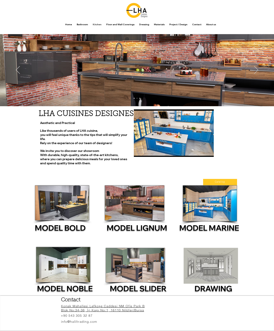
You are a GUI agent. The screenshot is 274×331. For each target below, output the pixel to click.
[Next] (256, 70)
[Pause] (138, 152)
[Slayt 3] (139, 98)
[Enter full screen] (209, 152)
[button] (120, 24)
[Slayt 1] (134, 98)
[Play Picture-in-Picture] (204, 152)
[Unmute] (143, 152)
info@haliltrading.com (79, 322)
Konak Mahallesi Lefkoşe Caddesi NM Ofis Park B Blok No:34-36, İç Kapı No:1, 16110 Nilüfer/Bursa (103, 308)
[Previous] (18, 70)
